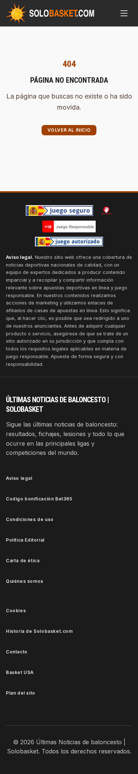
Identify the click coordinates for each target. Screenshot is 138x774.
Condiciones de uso (30, 519)
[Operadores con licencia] (69, 241)
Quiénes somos (24, 581)
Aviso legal (19, 478)
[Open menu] (124, 13)
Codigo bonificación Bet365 (39, 499)
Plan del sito (20, 693)
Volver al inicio (69, 130)
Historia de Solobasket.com (39, 631)
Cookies (16, 610)
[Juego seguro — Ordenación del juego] (59, 210)
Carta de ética (22, 560)
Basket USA (20, 672)
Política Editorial (25, 540)
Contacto (17, 651)
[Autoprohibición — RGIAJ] (106, 210)
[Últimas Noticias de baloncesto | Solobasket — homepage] (50, 13)
